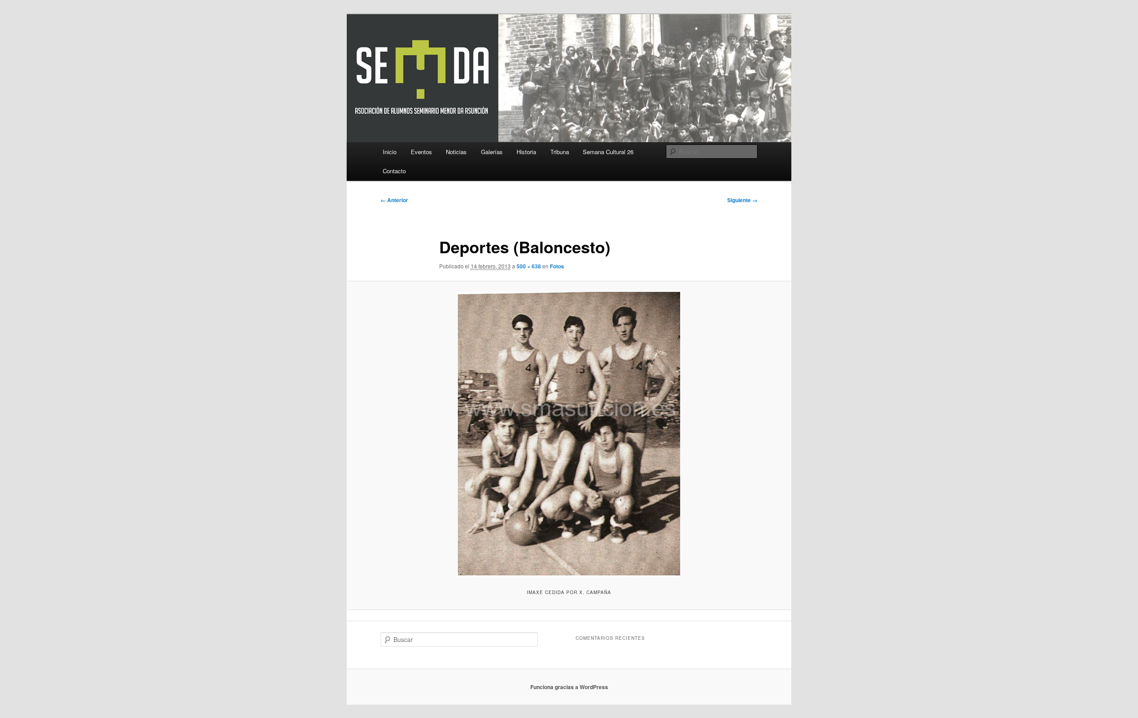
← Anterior (394, 200)
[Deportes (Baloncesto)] (569, 433)
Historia (526, 152)
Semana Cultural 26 (608, 152)
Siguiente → (742, 200)
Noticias (456, 152)
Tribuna (559, 152)
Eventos (421, 152)
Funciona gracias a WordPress (569, 687)
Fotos (557, 266)
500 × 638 (529, 266)
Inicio (390, 152)
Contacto (394, 171)
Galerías (492, 152)
